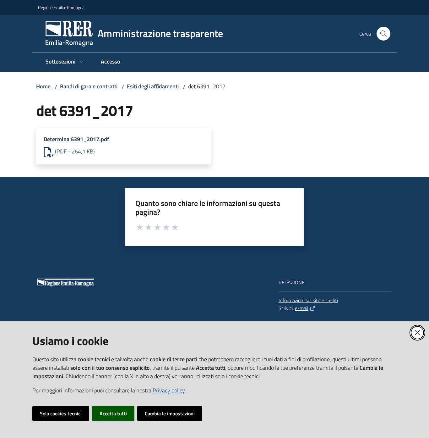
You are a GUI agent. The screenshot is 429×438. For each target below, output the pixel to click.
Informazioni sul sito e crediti (308, 300)
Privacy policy (169, 390)
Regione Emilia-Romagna (61, 7)
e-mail (301, 308)
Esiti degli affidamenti (153, 86)
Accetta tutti (113, 413)
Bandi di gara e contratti (88, 86)
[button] (383, 33)
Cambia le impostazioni (170, 413)
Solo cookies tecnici (61, 413)
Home (43, 86)
